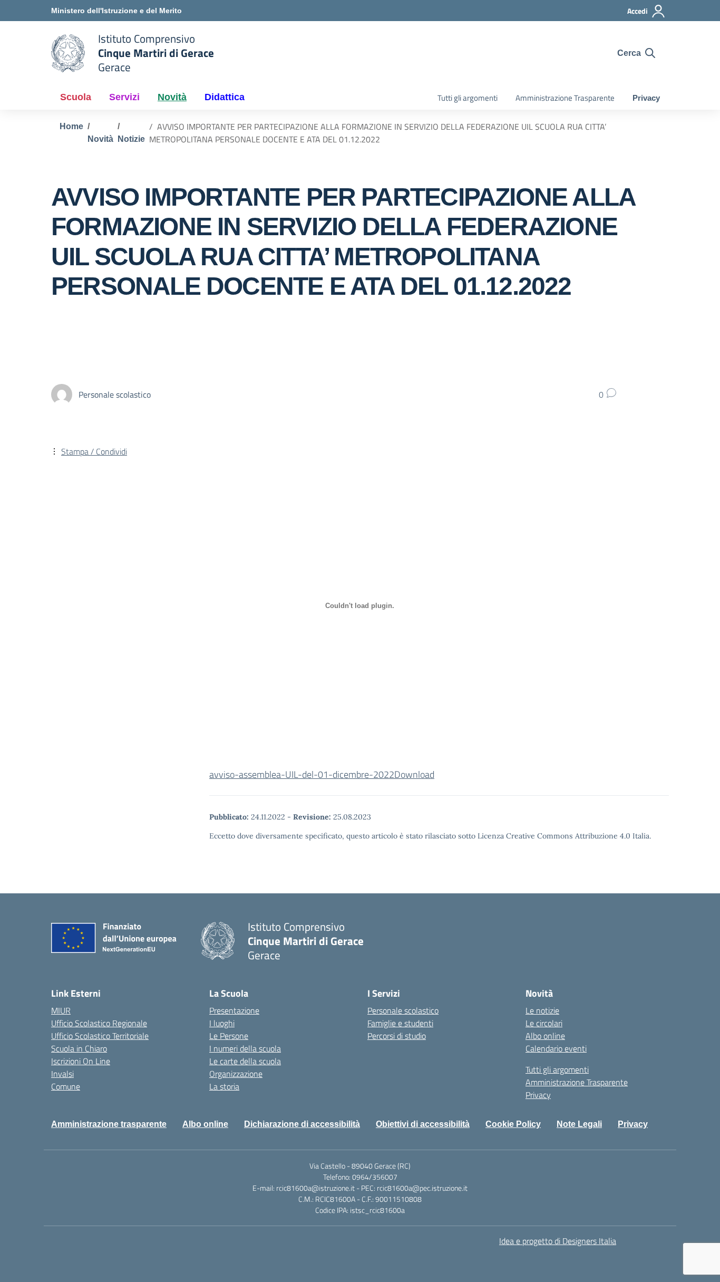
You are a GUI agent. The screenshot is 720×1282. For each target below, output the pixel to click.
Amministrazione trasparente (109, 1124)
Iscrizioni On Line (80, 1061)
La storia (224, 1086)
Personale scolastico (403, 1010)
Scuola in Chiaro (79, 1048)
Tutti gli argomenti (467, 98)
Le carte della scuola (245, 1061)
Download (414, 774)
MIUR (61, 1010)
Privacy (646, 97)
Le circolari (544, 1023)
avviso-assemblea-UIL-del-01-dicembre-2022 (301, 774)
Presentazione (234, 1010)
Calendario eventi (556, 1048)
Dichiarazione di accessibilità (302, 1124)
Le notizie (542, 1010)
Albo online (545, 1035)
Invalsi (62, 1073)
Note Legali (579, 1124)
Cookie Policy (513, 1124)
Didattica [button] (225, 97)
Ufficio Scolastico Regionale (99, 1023)
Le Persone (228, 1035)
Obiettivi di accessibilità (423, 1124)
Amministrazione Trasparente (565, 98)
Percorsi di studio (396, 1035)
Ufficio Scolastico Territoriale (100, 1035)
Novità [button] (172, 97)
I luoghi (222, 1023)
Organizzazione (235, 1073)
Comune (65, 1086)
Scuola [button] (75, 97)
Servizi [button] (124, 97)
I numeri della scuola (245, 1048)
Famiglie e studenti (400, 1023)
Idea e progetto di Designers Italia (557, 1241)
